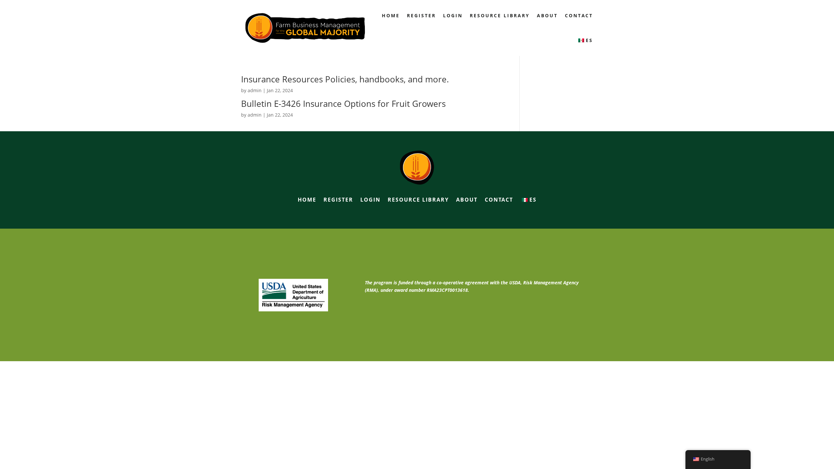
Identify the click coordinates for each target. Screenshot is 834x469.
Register (421, 15)
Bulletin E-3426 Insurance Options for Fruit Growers (343, 103)
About (547, 15)
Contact (579, 15)
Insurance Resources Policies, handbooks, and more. (345, 79)
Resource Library (500, 15)
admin (255, 90)
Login (453, 15)
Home (391, 15)
